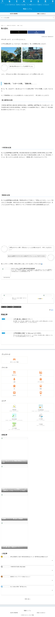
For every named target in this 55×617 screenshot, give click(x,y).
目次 (26, 599)
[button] (53, 17)
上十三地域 (10, 306)
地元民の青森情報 (17, 306)
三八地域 (4, 306)
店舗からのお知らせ (41, 612)
